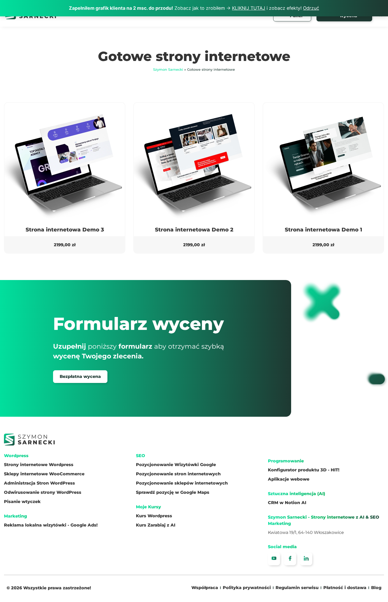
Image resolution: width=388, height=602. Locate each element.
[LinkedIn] (306, 558)
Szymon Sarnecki (168, 69)
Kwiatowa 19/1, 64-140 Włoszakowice (306, 532)
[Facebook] (290, 558)
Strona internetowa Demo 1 (323, 229)
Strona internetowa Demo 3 (65, 229)
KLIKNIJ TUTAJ (248, 8)
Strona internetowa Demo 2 (194, 229)
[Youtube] (274, 558)
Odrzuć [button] (311, 8)
